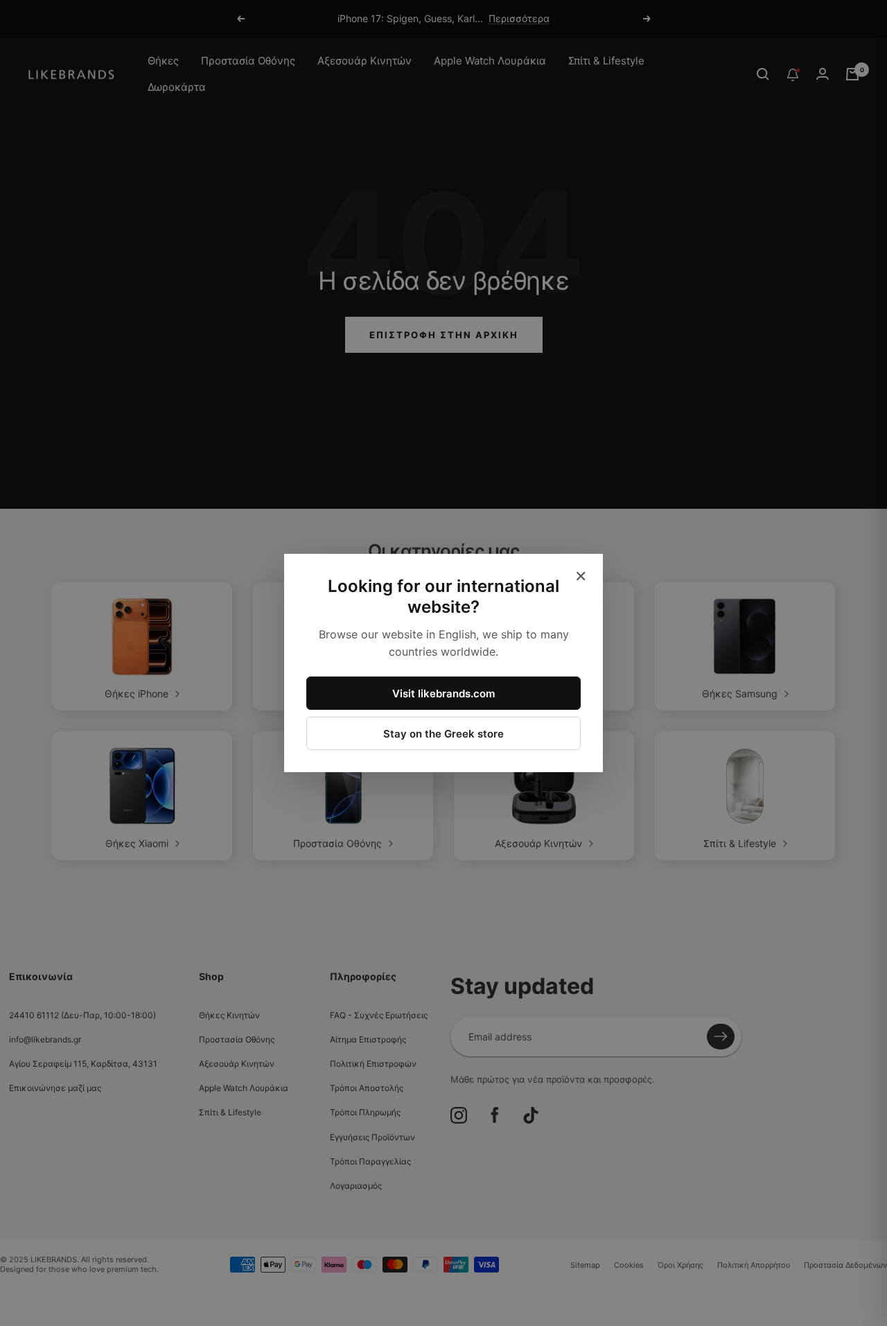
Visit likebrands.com (443, 693)
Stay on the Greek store (443, 733)
